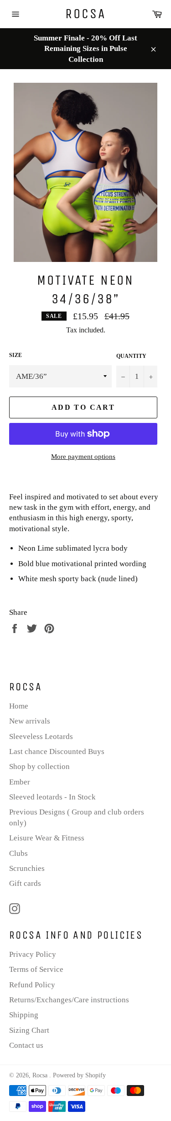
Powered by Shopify (79, 1075)
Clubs (18, 853)
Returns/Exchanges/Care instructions (69, 999)
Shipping (23, 1014)
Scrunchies (27, 868)
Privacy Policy (32, 954)
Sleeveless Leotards (41, 736)
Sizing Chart (29, 1030)
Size (15, 355)
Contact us (26, 1045)
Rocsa (85, 13)
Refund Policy (32, 984)
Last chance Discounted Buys (56, 751)
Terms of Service (36, 969)
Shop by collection (39, 766)
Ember (19, 782)
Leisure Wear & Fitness (46, 838)
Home (18, 706)
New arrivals (29, 721)
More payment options (83, 456)
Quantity (131, 356)
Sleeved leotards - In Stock (52, 797)
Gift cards (25, 883)
